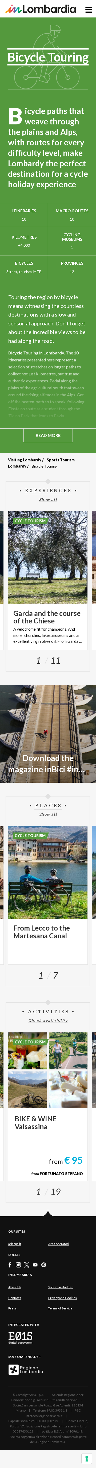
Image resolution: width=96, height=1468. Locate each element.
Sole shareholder (60, 1287)
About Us (14, 1287)
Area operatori (58, 1244)
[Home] (40, 8)
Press (12, 1308)
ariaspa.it (14, 1244)
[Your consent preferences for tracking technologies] (87, 1458)
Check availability (48, 1020)
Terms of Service (60, 1308)
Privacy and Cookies (62, 1298)
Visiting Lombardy (24, 460)
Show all (48, 499)
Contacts (14, 1298)
